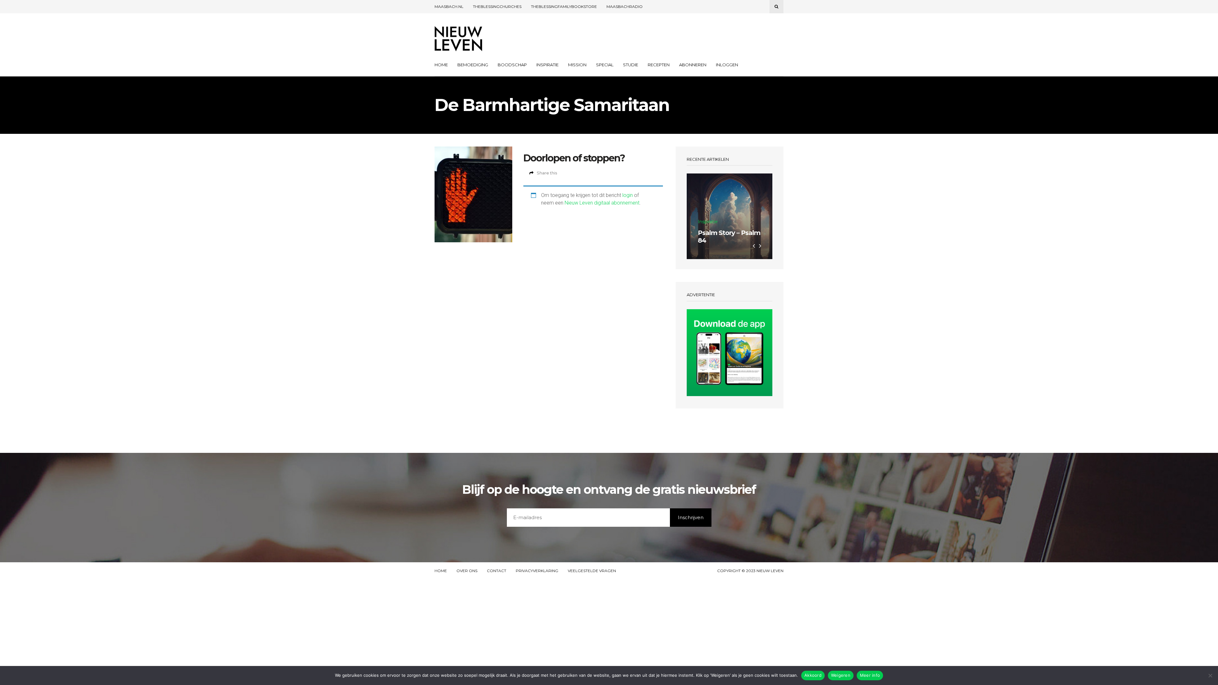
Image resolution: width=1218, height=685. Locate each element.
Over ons (466, 571)
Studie (630, 64)
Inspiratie (547, 64)
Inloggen (727, 64)
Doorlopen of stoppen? (574, 158)
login (627, 195)
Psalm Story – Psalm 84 (729, 236)
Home (441, 64)
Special (604, 64)
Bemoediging (472, 64)
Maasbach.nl (449, 6)
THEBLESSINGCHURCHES (497, 6)
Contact (496, 571)
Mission (577, 64)
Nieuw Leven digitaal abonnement (602, 203)
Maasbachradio (624, 6)
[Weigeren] (1210, 675)
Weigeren (840, 675)
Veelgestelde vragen (592, 571)
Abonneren (692, 64)
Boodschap (512, 64)
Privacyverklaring (537, 571)
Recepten (659, 64)
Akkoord (813, 675)
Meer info (870, 675)
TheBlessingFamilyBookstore (564, 6)
